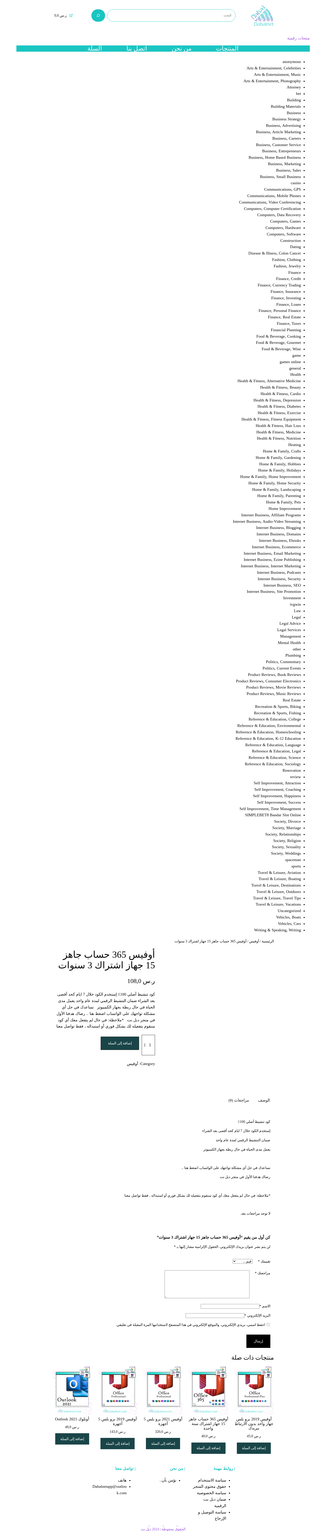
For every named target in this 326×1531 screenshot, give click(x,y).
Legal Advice (290, 623)
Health (295, 374)
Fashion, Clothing (286, 259)
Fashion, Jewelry (287, 266)
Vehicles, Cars (289, 923)
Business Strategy (286, 119)
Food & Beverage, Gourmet (278, 342)
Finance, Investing (286, 298)
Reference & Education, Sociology (273, 764)
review (295, 777)
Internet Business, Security (279, 579)
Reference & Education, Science (275, 757)
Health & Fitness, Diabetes (279, 406)
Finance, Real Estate (284, 317)
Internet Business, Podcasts (279, 572)
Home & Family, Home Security (274, 483)
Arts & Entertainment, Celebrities (274, 68)
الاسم (264, 1306)
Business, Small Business (280, 176)
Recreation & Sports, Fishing (277, 713)
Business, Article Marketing (278, 132)
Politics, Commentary (283, 662)
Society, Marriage (286, 828)
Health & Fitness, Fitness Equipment (271, 419)
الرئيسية (268, 941)
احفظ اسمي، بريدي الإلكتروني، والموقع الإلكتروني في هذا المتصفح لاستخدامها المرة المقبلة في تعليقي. (190, 1325)
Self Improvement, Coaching (277, 789)
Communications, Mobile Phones (274, 196)
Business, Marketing (284, 164)
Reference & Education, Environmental (269, 725)
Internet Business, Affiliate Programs (271, 515)
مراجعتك (262, 1273)
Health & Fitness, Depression (277, 400)
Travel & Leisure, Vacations (278, 904)
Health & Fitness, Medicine (278, 432)
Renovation (292, 770)
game (296, 355)
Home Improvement (285, 508)
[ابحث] (98, 15)
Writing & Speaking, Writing (277, 930)
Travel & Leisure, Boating (280, 879)
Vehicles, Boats (288, 917)
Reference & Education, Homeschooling (268, 732)
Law (297, 611)
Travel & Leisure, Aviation (279, 872)
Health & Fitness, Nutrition (279, 438)
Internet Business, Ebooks (280, 540)
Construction (290, 240)
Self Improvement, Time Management (270, 809)
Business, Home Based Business (275, 157)
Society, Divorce (287, 821)
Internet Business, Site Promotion (274, 591)
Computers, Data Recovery (279, 215)
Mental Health (289, 642)
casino (296, 183)
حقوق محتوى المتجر (209, 1486)
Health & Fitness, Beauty (280, 387)
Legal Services (289, 630)
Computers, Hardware (283, 227)
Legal (296, 617)
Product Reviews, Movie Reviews (273, 687)
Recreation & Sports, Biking (278, 706)
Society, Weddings (286, 853)
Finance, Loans (288, 304)
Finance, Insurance (286, 291)
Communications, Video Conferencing (270, 202)
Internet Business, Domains (279, 534)
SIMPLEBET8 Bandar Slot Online (273, 815)
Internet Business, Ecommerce (276, 547)
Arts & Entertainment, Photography (272, 81)
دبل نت (146, 1529)
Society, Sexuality (286, 847)
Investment (292, 598)
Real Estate (292, 700)
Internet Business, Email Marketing (272, 553)
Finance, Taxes (289, 323)
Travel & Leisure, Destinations (276, 885)
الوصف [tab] (264, 1100)
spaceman (293, 860)
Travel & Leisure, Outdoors (278, 891)
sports (296, 866)
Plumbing (293, 655)
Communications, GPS (282, 189)
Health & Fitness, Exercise (279, 413)
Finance (294, 272)
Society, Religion (287, 840)
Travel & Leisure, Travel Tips (277, 898)
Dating (295, 247)
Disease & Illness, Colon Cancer (274, 253)
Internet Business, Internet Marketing (271, 566)
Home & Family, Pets (283, 502)
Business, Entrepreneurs (281, 151)
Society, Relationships (283, 834)
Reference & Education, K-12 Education (268, 738)
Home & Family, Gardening (278, 457)
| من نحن (177, 1468)
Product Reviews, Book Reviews (274, 674)
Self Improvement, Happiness (277, 796)
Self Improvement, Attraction (277, 783)
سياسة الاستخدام (212, 1480)
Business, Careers (286, 138)
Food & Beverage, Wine (281, 349)
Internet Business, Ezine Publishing (272, 559)
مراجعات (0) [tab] (238, 1100)
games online (290, 362)
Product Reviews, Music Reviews (274, 693)
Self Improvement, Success (279, 802)
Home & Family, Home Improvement (270, 476)
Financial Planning (286, 330)
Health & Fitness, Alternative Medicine (269, 381)
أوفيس (254, 941)
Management (290, 636)
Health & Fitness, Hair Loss (278, 425)
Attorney (294, 87)
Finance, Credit (288, 278)
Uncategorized (289, 910)
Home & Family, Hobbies (280, 464)
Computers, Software (284, 234)
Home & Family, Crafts (282, 451)
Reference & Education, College (275, 719)
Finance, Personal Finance (280, 310)
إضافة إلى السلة (120, 1043)
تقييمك (264, 1261)
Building (294, 100)
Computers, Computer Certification (272, 208)
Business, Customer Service (278, 145)
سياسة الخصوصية (211, 1493)
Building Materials (286, 106)
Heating (294, 444)
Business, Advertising (283, 125)
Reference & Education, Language (273, 745)
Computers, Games (285, 221)
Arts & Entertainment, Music (277, 74)
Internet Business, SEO (282, 585)
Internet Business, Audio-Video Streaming (267, 521)
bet (298, 93)
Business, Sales (288, 170)
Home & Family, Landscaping (276, 489)
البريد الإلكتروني (257, 1315)
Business (294, 113)
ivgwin (295, 604)
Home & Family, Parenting (279, 495)
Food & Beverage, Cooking (278, 336)
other (297, 649)
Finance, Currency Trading (279, 285)
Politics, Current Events (282, 668)
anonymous (292, 61)
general (295, 368)
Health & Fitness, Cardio (281, 394)
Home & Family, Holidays (279, 470)
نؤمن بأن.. (167, 1480)
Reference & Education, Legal (276, 751)
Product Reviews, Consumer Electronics (268, 681)
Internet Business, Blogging (278, 527)
